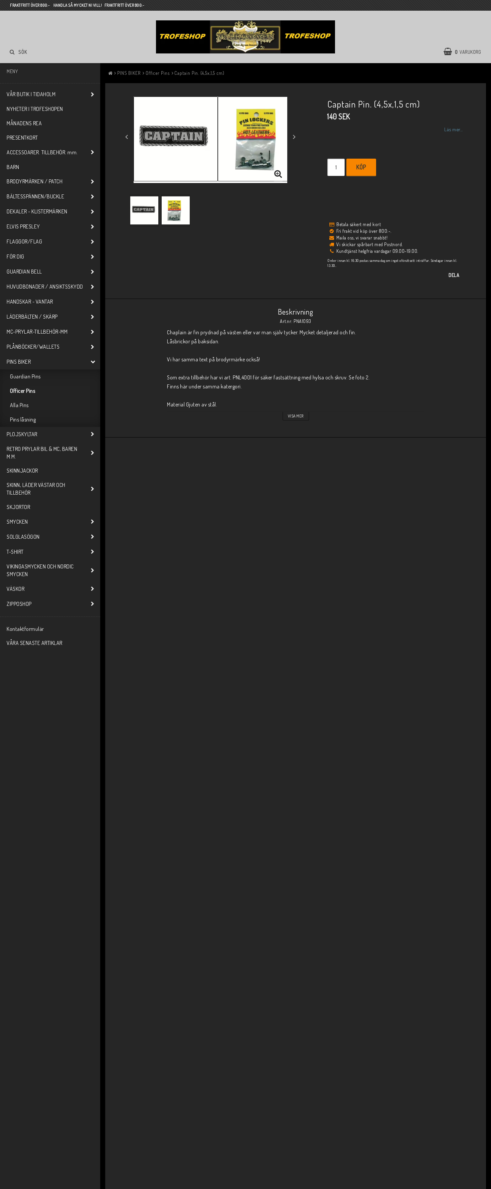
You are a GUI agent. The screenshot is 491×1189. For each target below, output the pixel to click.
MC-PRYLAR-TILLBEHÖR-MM (37, 331)
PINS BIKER (19, 361)
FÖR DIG (15, 256)
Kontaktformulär (25, 629)
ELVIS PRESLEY (23, 226)
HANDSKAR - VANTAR (30, 301)
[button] (465, 51)
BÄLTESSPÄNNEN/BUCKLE (35, 196)
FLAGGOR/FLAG (24, 241)
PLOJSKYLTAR (22, 434)
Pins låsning (23, 419)
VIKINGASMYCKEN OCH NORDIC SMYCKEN (40, 570)
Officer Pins (22, 390)
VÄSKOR (15, 588)
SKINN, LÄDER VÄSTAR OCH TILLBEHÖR (36, 489)
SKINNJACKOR (22, 470)
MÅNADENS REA (24, 123)
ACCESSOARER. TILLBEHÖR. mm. (42, 152)
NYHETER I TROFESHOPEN (35, 109)
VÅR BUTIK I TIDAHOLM (31, 94)
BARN (13, 167)
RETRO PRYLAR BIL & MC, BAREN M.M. (42, 453)
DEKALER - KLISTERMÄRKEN (37, 211)
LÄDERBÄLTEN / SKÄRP (32, 316)
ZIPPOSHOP (19, 604)
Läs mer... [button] (453, 129)
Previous (126, 136)
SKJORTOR (18, 507)
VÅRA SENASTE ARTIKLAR (34, 643)
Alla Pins (19, 405)
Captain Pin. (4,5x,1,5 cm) (199, 73)
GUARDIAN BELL (24, 271)
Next (294, 136)
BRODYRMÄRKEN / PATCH (34, 181)
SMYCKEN (17, 521)
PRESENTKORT (22, 137)
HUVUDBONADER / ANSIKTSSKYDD (45, 286)
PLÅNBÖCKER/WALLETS (33, 346)
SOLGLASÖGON (23, 536)
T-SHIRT (15, 551)
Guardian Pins (25, 376)
